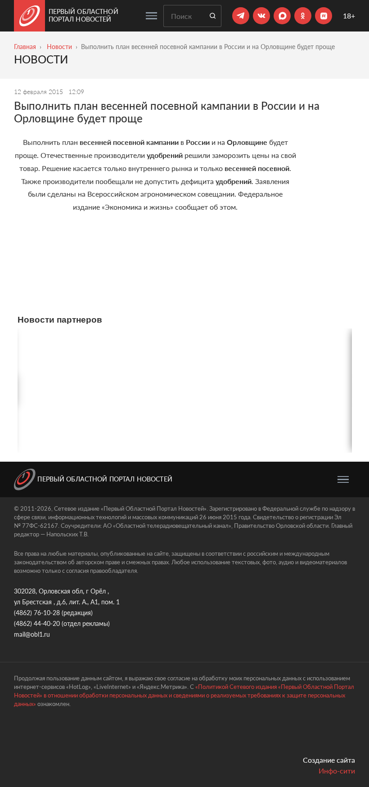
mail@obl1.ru (32, 634)
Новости (59, 46)
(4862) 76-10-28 (37, 612)
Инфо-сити (337, 770)
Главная (25, 46)
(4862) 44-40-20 (37, 623)
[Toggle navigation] (151, 16)
